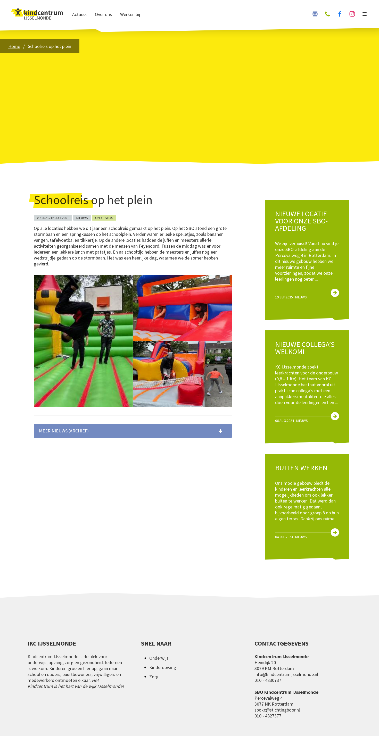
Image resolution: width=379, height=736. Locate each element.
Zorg (154, 677)
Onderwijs (159, 658)
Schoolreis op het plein (49, 46)
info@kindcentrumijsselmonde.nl (286, 674)
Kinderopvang (162, 667)
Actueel (79, 14)
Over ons (103, 14)
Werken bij (130, 14)
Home (14, 46)
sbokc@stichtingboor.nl (277, 710)
